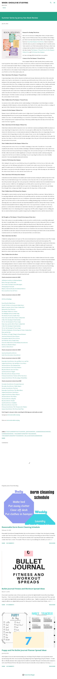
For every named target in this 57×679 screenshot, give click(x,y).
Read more (52, 543)
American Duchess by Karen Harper (11, 336)
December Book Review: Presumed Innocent (13, 384)
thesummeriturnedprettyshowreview (13, 435)
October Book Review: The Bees (10, 388)
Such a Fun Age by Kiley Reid (9, 282)
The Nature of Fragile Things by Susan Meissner (14, 334)
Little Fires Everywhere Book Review (11, 355)
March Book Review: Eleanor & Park (11, 373)
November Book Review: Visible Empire (11, 386)
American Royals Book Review (9, 353)
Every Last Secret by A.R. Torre (9, 290)
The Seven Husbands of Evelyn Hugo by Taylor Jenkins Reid (16, 330)
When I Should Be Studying (15, 2)
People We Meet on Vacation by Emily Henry (13, 305)
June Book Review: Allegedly (9, 398)
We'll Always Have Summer (37, 52)
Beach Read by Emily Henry (8, 303)
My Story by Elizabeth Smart (9, 344)
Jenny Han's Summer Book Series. (35, 41)
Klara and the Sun (6, 332)
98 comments (10, 543)
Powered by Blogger (29, 675)
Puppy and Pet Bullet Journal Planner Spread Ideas (24, 650)
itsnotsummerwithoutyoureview (15, 431)
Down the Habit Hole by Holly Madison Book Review (15, 342)
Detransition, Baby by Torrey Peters (11, 338)
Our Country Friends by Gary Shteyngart (12, 284)
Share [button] (3, 438)
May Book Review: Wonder (8, 400)
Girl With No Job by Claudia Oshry (10, 340)
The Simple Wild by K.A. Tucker (9, 311)
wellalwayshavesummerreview (33, 435)
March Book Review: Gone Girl (9, 405)
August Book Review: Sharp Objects (11, 394)
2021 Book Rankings (7, 299)
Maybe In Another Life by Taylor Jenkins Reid (13, 307)
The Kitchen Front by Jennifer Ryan (10, 315)
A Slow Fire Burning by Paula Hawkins (11, 319)
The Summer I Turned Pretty (38, 50)
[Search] (51, 3)
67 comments (10, 604)
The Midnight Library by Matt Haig (11, 313)
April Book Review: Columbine (9, 402)
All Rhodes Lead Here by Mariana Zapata (12, 280)
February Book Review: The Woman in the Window (14, 407)
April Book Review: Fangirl (8, 371)
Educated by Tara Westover (8, 309)
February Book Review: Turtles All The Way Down (14, 375)
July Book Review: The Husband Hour (11, 365)
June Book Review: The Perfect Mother (11, 367)
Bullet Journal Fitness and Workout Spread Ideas (23, 588)
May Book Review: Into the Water (10, 369)
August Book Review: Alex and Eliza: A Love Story (14, 363)
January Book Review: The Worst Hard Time (13, 409)
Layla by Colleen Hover (7, 346)
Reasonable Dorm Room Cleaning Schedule (21, 527)
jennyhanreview (30, 431)
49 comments (10, 666)
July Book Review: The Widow (9, 396)
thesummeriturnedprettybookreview (25, 433)
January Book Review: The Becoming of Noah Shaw (14, 378)
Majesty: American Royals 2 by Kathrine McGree (13, 288)
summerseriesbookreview (43, 431)
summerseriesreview (8, 433)
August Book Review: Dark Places (10, 392)
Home (4, 7)
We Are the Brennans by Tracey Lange (11, 322)
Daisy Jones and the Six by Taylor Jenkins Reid (13, 317)
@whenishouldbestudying (13, 415)
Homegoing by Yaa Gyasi (8, 286)
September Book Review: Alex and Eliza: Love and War (15, 361)
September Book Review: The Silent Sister (12, 390)
